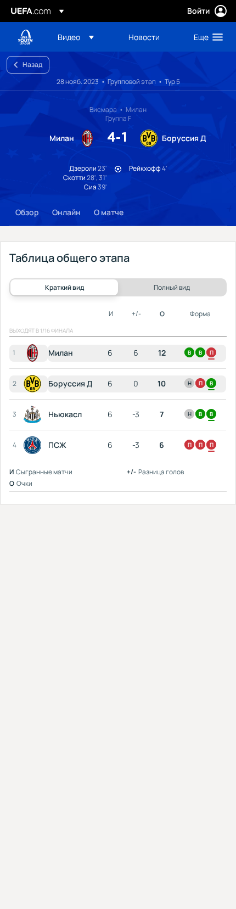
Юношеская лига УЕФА (25, 37)
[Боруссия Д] (35, 383)
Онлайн (66, 212)
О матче (108, 212)
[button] (75, 37)
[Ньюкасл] (35, 414)
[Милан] (35, 353)
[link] (144, 37)
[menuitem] (83, 37)
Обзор (27, 212)
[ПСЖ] (35, 445)
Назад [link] (32, 64)
